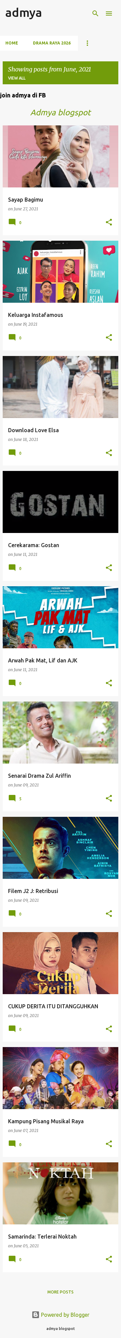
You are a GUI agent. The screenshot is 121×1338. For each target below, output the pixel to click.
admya (23, 12)
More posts (60, 1292)
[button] (109, 222)
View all (17, 78)
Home (11, 43)
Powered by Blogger (64, 1315)
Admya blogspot (60, 112)
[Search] (95, 13)
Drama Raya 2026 (52, 43)
